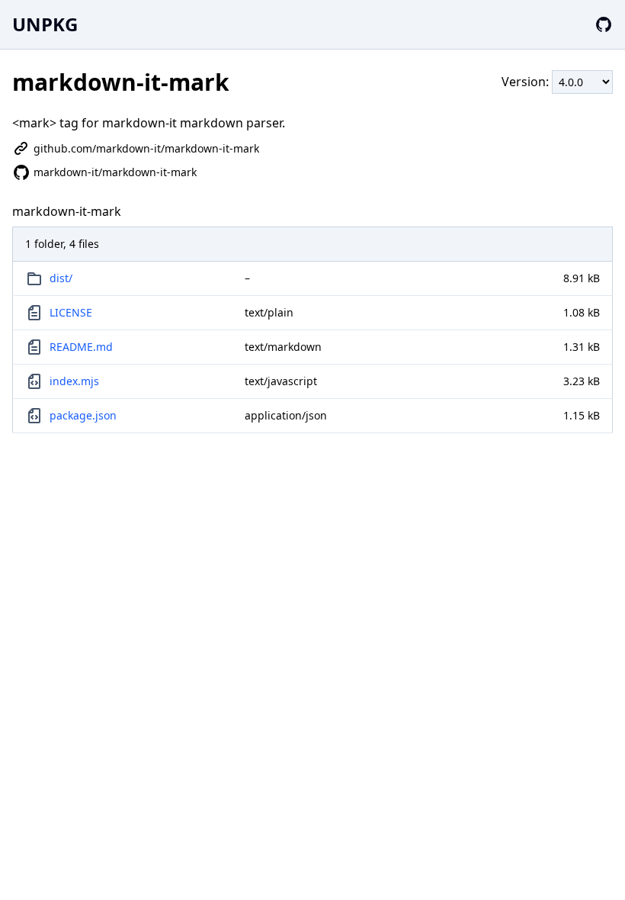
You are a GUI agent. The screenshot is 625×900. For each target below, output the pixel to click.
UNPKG (45, 24)
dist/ (61, 278)
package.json (83, 415)
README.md (81, 346)
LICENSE (71, 312)
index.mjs (74, 381)
